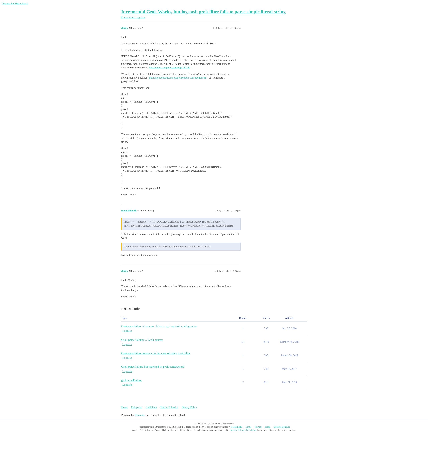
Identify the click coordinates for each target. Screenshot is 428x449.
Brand (267, 427)
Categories (136, 407)
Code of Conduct (282, 427)
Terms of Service (169, 407)
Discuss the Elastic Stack (15, 3)
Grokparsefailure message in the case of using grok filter (155, 353)
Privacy (258, 427)
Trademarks (236, 427)
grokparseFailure (131, 380)
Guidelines (151, 407)
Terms (248, 427)
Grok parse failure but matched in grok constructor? (152, 366)
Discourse (140, 415)
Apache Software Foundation (243, 430)
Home (124, 407)
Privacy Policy (189, 407)
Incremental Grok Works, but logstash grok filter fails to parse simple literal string (203, 11)
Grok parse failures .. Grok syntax (142, 339)
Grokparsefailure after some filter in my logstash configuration (159, 326)
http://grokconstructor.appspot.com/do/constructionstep (178, 77)
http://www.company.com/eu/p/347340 (169, 67)
